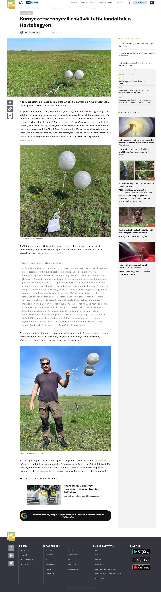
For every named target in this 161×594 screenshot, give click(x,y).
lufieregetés (93, 8)
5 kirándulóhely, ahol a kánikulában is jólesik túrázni (136, 184)
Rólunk (98, 559)
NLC (69, 559)
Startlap (49, 550)
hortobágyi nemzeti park (31, 8)
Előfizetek (140, 2)
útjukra (47, 125)
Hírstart (49, 555)
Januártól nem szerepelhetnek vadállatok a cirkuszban (133, 266)
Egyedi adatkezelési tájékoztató (108, 574)
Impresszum (100, 564)
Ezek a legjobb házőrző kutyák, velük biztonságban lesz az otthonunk (136, 231)
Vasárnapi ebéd (97, 2)
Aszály (84, 2)
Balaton (109, 2)
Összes (133, 75)
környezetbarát (103, 460)
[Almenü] (20, 2)
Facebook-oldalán (53, 253)
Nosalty (49, 569)
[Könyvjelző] (10, 116)
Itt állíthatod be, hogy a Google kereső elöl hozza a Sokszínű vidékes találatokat (68, 515)
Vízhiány (75, 2)
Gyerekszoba (73, 555)
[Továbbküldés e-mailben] (10, 109)
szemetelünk (26, 140)
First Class (50, 564)
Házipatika (50, 574)
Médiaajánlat (100, 578)
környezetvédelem (75, 8)
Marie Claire (73, 569)
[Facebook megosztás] (10, 102)
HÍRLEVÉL (98, 555)
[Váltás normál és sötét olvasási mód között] (129, 2)
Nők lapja (72, 564)
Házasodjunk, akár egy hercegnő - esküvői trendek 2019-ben (81, 489)
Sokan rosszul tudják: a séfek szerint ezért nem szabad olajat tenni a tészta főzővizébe (137, 142)
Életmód (26, 13)
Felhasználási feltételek (105, 569)
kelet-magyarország (55, 8)
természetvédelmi (45, 471)
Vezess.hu (50, 559)
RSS (96, 550)
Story (70, 550)
